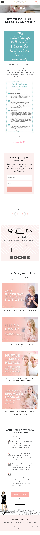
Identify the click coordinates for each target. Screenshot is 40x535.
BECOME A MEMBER (20, 494)
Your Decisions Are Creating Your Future (20, 310)
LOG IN (20, 502)
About (9, 517)
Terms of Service (18, 517)
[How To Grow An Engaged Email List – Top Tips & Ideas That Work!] (20, 397)
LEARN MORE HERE (20, 250)
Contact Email (15, 519)
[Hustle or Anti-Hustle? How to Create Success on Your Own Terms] (20, 363)
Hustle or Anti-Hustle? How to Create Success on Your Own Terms (20, 379)
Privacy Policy (28, 517)
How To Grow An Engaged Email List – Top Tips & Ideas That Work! (20, 413)
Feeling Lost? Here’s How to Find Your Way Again (20, 346)
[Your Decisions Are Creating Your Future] (20, 295)
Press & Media (25, 519)
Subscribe (19, 189)
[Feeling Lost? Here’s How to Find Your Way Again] (20, 329)
